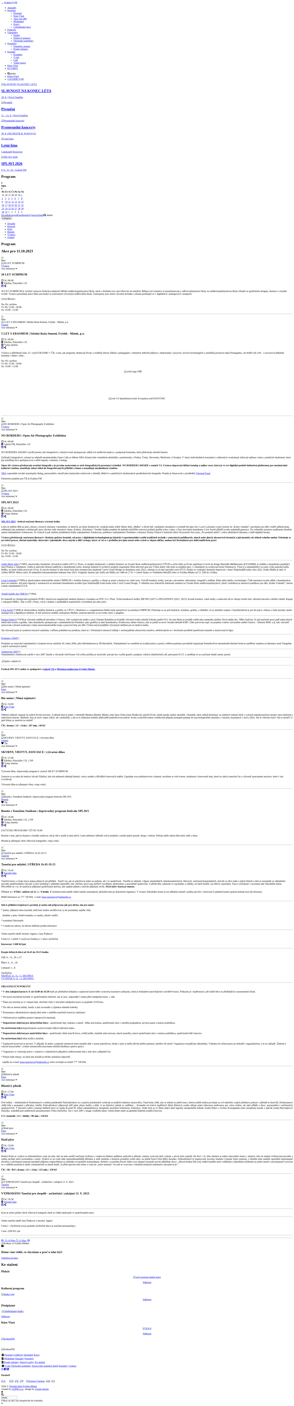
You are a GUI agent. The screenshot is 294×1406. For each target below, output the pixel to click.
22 (22, 205)
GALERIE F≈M (15, 79)
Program (8, 1355)
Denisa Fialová (8, 619)
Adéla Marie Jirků (10, 564)
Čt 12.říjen (21, 1240)
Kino (19, 215)
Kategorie (6, 218)
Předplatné (9, 1358)
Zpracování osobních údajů (45, 1366)
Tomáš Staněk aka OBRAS (14, 594)
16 (3, 205)
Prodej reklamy (11, 1362)
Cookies (72, 1366)
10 (6, 202)
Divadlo (5, 215)
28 (19, 208)
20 (16, 205)
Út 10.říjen (9, 1240)
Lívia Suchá (7, 610)
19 (12, 205)
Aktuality (19, 1358)
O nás (7, 1366)
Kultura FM (10, 2)
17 (6, 205)
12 (12, 202)
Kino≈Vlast (13, 76)
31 (6, 212)
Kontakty (63, 1366)
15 (22, 202)
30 (3, 212)
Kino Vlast (9, 707)
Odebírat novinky (9, 1258)
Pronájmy (29, 1358)
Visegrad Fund (203, 473)
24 (6, 208)
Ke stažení (40, 1362)
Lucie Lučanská (9, 580)
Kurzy (37, 1355)
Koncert (13, 215)
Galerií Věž (49, 669)
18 (9, 205)
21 (19, 205)
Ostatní (40, 215)
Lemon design (42, 1389)
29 (22, 208)
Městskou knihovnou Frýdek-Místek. (76, 669)
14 (19, 202)
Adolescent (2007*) (10, 651)
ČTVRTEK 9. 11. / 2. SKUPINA (17, 978)
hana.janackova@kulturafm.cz (56, 897)
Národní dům (10, 873)
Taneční (5, 856)
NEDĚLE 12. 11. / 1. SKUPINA (17, 975)
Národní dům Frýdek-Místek (23, 1386)
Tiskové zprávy (26, 1362)
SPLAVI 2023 (8, 521)
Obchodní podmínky (21, 1366)
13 (16, 202)
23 (3, 208)
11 (9, 202)
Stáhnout (147, 1282)
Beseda (25, 215)
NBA (4, 473)
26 (12, 208)
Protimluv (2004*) (10, 638)
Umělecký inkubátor (23, 1355)
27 (16, 208)
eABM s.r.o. (18, 1389)
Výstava (33, 215)
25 (9, 208)
